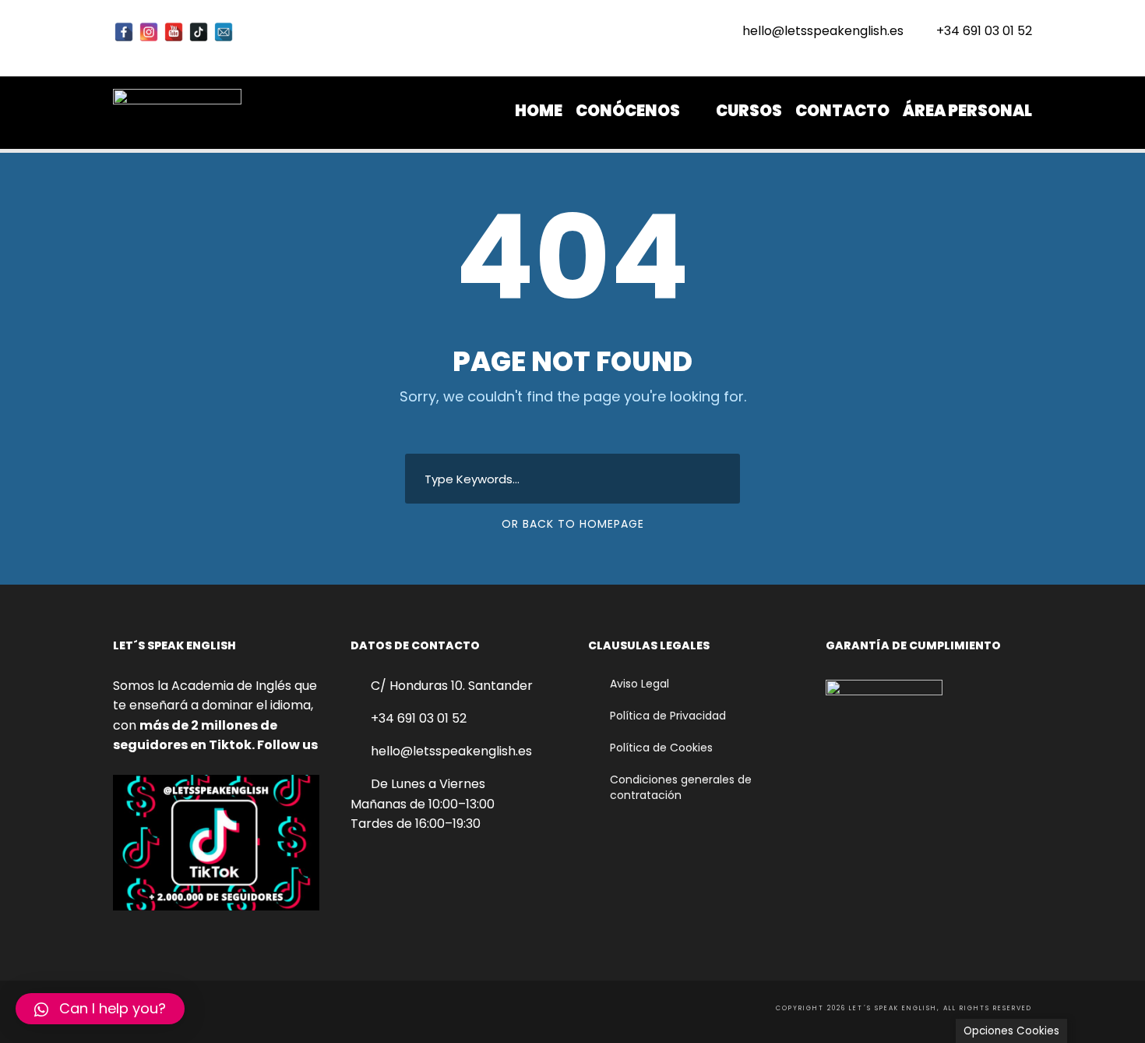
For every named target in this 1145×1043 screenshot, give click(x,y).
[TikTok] (198, 32)
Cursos (749, 111)
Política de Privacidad (668, 715)
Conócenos (628, 111)
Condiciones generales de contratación (681, 787)
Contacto (842, 111)
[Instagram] (148, 32)
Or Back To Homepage (573, 524)
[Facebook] (123, 32)
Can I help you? (112, 1008)
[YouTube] (173, 32)
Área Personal (967, 111)
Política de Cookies (661, 747)
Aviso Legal (639, 683)
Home (538, 111)
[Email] (223, 32)
